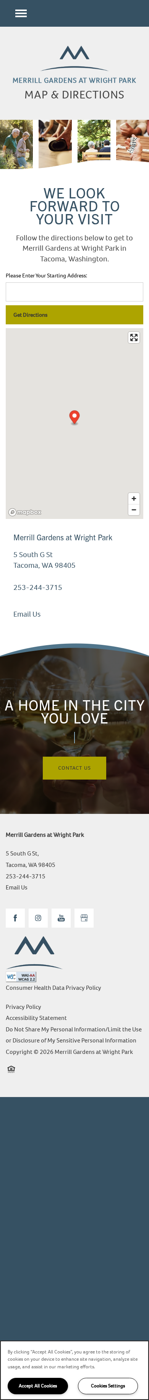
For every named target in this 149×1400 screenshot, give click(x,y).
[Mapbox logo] (25, 512)
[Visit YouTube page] (61, 918)
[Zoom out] (133, 509)
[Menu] (21, 13)
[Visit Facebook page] (15, 918)
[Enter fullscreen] (133, 337)
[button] (75, 418)
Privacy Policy (23, 1007)
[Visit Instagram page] (38, 918)
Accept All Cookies (38, 1385)
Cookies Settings (108, 1385)
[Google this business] (84, 918)
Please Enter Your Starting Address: (46, 275)
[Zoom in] (133, 498)
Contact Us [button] (74, 768)
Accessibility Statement (36, 1018)
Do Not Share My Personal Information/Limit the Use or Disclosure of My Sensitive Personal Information (74, 1035)
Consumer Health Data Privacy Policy (53, 988)
